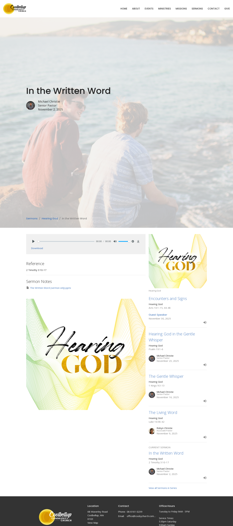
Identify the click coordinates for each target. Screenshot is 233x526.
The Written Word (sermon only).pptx (50, 287)
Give (227, 8)
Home (123, 8)
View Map (92, 522)
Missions (181, 8)
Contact (214, 8)
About (136, 8)
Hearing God (50, 218)
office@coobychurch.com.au (141, 516)
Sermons (197, 8)
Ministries (164, 8)
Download (37, 248)
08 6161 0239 (134, 511)
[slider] (66, 241)
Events (149, 8)
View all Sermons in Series (163, 487)
